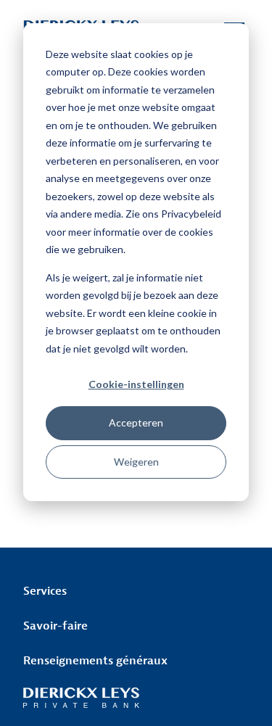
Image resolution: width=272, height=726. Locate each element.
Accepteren (136, 422)
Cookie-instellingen (136, 384)
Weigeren (136, 461)
